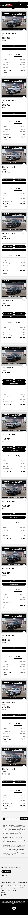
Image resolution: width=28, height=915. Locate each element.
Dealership (23, 882)
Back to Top (24, 818)
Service (10, 882)
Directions (22, 887)
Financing (16, 882)
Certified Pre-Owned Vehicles (4, 894)
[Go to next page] (13, 818)
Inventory (4, 882)
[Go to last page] (16, 818)
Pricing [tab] (18, 54)
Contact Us (7, 871)
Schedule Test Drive (14, 49)
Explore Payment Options (8, 112)
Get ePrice (20, 112)
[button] (24, 31)
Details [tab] (10, 54)
